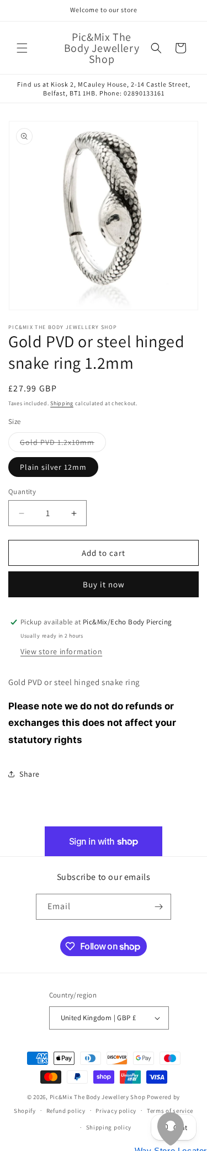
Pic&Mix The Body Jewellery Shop (98, 1097)
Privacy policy (115, 1111)
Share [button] (29, 774)
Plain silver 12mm (53, 467)
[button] (22, 48)
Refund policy (66, 1111)
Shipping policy (109, 1127)
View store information (61, 651)
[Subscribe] (158, 907)
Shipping (61, 403)
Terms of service (170, 1111)
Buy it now (104, 584)
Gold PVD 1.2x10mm (63, 444)
